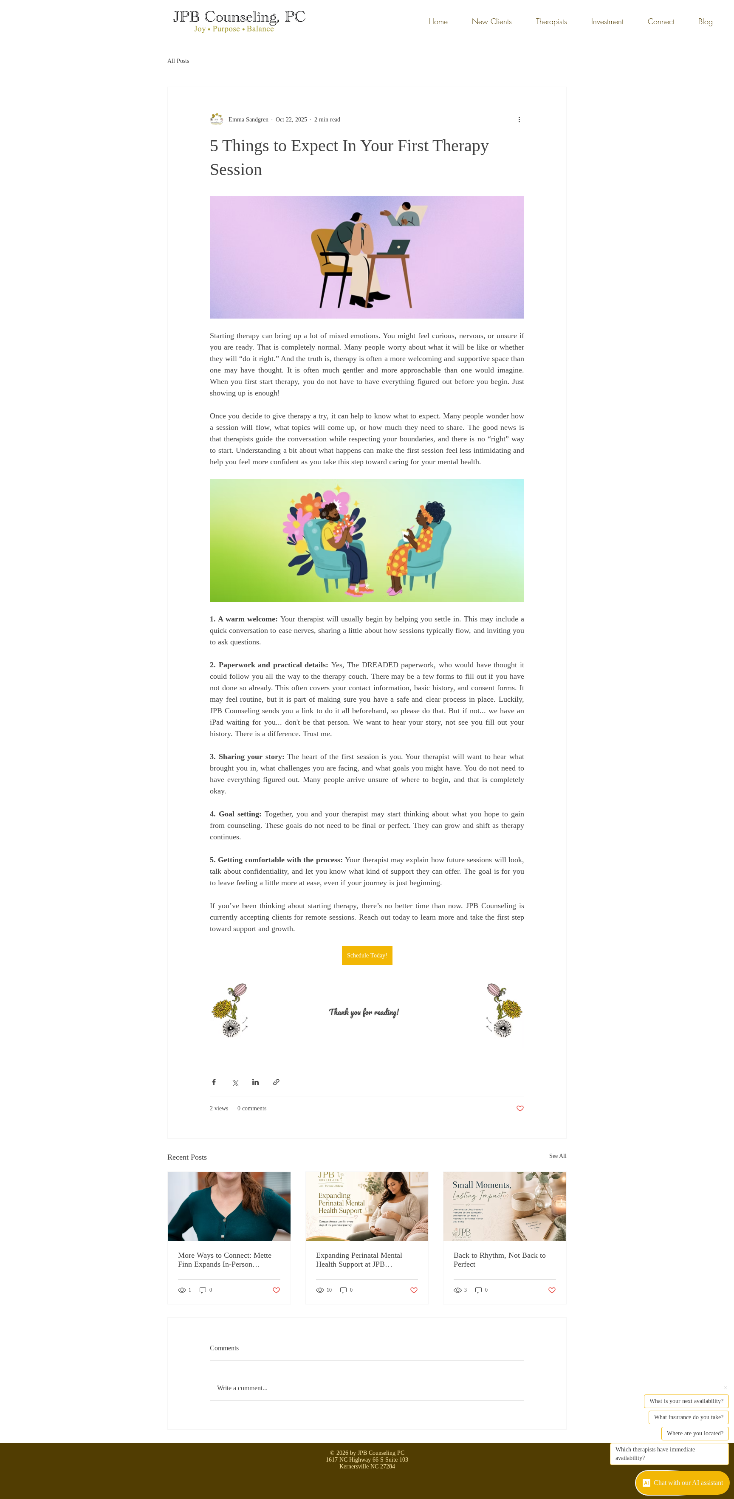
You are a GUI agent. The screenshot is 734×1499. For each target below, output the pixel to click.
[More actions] (519, 119)
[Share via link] (276, 1082)
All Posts (178, 61)
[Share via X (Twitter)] (235, 1082)
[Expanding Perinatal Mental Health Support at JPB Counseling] (367, 1206)
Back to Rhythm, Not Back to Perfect (500, 1259)
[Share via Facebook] (214, 1082)
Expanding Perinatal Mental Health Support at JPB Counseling (359, 1260)
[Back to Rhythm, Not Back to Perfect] (504, 1206)
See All (558, 1156)
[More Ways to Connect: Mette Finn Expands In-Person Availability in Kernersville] (229, 1206)
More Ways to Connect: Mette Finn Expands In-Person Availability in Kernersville (224, 1260)
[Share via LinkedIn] (255, 1082)
